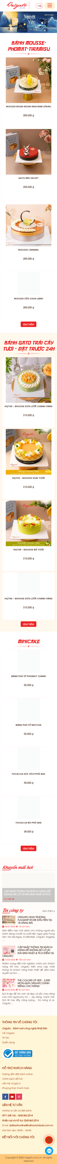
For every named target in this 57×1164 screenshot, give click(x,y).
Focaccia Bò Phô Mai (28, 868)
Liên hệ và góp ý (11, 1128)
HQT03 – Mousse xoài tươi (28, 500)
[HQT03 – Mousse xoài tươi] (28, 474)
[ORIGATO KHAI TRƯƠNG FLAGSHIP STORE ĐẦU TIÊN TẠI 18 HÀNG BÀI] (8, 965)
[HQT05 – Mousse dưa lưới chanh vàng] (28, 403)
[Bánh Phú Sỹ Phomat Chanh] (28, 707)
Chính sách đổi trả (12, 1124)
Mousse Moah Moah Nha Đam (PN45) (28, 106)
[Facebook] (5, 1142)
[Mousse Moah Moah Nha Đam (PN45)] (28, 80)
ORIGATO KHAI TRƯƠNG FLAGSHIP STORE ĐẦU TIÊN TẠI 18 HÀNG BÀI (35, 965)
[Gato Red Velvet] (28, 152)
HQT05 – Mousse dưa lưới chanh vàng (28, 428)
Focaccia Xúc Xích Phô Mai (28, 819)
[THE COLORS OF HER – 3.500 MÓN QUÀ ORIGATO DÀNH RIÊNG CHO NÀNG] (8, 1028)
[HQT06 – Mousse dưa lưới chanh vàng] (28, 618)
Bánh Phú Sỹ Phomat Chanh (28, 721)
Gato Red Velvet (28, 177)
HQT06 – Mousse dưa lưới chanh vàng (28, 644)
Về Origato (8, 1078)
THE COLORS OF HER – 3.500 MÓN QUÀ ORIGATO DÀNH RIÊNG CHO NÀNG (34, 1028)
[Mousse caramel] (28, 223)
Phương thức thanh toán (15, 1133)
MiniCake (29, 687)
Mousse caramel (28, 249)
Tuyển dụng (8, 1087)
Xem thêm (28, 347)
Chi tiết (8, 944)
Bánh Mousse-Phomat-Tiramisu (28, 46)
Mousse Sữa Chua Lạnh (28, 321)
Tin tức (5, 1083)
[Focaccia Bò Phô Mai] (28, 853)
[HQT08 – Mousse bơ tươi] (28, 546)
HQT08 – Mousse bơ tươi (28, 572)
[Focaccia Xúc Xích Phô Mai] (28, 804)
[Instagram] (19, 1142)
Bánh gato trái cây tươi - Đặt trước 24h (28, 368)
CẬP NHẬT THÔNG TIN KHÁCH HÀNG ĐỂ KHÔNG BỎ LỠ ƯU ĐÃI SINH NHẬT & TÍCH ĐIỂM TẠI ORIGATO (27, 938)
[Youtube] (12, 1142)
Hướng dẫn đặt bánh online (17, 1119)
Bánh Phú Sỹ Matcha (28, 770)
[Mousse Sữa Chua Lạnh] (28, 295)
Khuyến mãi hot (17, 912)
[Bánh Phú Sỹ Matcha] (28, 755)
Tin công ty (12, 955)
